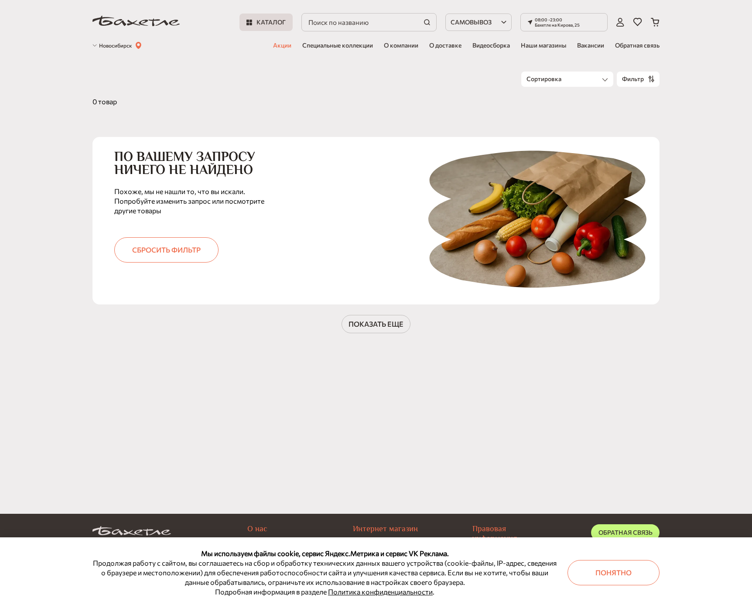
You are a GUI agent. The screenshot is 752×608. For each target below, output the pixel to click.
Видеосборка (491, 45)
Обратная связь (637, 45)
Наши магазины (543, 45)
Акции (282, 45)
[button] (564, 22)
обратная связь (625, 532)
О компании (401, 45)
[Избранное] (637, 22)
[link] (136, 22)
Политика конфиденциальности (380, 592)
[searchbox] (369, 22)
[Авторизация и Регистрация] (620, 22)
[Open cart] (655, 22)
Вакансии (590, 45)
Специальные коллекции (337, 45)
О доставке (445, 45)
